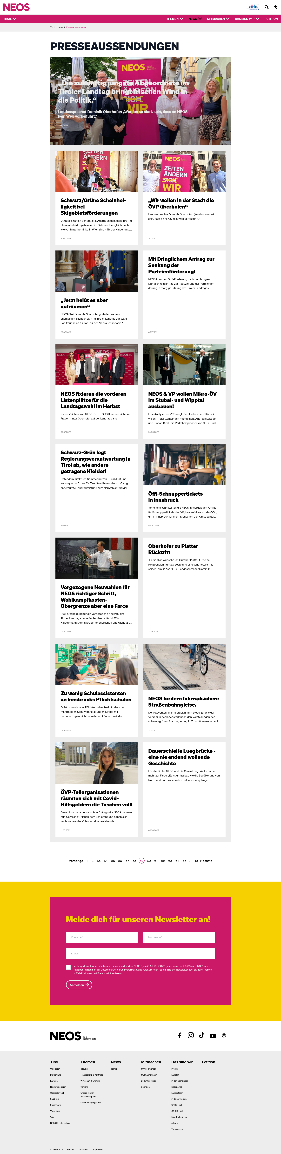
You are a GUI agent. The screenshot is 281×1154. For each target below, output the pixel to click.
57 (127, 860)
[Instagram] (190, 1035)
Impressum (98, 1149)
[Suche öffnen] (267, 7)
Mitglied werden (148, 1068)
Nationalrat (176, 1086)
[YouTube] (212, 1035)
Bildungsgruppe (148, 1080)
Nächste (206, 860)
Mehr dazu (56, 59)
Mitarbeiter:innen (179, 1116)
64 (177, 860)
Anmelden (77, 985)
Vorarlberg (55, 1110)
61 (156, 860)
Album (174, 1122)
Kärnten (54, 1080)
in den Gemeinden (179, 1080)
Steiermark (55, 1104)
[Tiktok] (201, 1035)
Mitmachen (216, 18)
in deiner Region (179, 1098)
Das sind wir (244, 18)
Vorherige (76, 860)
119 (195, 860)
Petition (271, 18)
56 (120, 860)
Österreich (55, 1068)
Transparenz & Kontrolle (91, 1074)
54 (106, 860)
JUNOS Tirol (177, 1110)
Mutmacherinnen (149, 1074)
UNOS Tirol (176, 1104)
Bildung (84, 1068)
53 (98, 860)
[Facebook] (179, 1035)
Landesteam (177, 1092)
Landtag (175, 1074)
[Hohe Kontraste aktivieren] (276, 7)
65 (184, 860)
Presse (174, 1068)
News (193, 18)
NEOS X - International (60, 1122)
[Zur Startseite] (23, 7)
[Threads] (223, 1035)
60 (149, 860)
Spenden (145, 1086)
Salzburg (54, 1098)
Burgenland (55, 1074)
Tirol (7, 18)
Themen (172, 18)
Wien (52, 1116)
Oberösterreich (57, 1092)
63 (170, 860)
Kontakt (70, 1149)
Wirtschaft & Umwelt (90, 1080)
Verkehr (84, 1086)
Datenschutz (83, 1149)
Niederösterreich (58, 1086)
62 (163, 860)
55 (113, 860)
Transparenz (177, 1128)
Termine (115, 1068)
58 (134, 860)
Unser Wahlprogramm (90, 1102)
